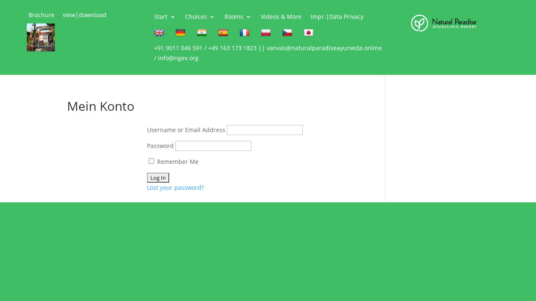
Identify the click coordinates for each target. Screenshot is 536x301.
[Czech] (288, 34)
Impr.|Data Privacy (337, 17)
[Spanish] (224, 34)
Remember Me (176, 162)
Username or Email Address (186, 130)
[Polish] (267, 34)
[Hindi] (203, 34)
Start (161, 17)
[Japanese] (310, 34)
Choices (196, 17)
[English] (160, 34)
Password (160, 146)
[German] (181, 34)
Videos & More (281, 17)
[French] (246, 34)
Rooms (233, 17)
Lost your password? (175, 187)
